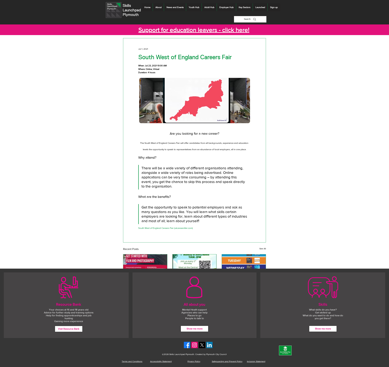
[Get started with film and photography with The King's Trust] (145, 266)
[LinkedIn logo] (209, 345)
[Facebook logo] (187, 345)
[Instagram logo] (194, 345)
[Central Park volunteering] (195, 266)
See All (262, 248)
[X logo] (202, 345)
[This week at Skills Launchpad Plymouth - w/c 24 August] (244, 266)
